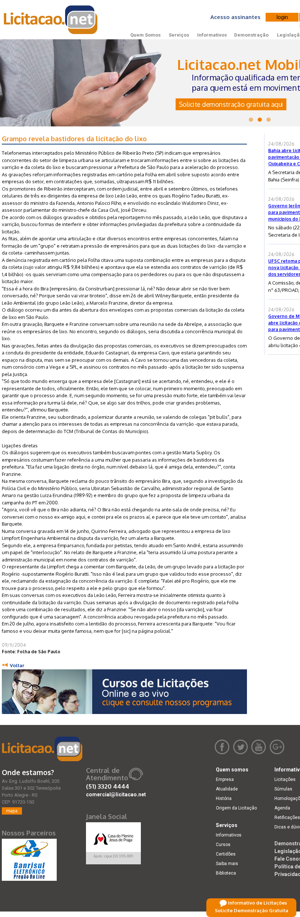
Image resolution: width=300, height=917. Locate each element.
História (224, 798)
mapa (12, 810)
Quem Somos (145, 35)
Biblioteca (226, 873)
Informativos (212, 35)
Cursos (223, 844)
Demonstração (251, 35)
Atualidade (227, 789)
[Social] (113, 842)
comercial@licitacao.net (116, 794)
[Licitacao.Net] (51, 19)
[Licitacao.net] (42, 749)
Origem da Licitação (236, 808)
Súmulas (283, 789)
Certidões (226, 854)
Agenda (282, 808)
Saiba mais (227, 863)
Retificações (287, 817)
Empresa (225, 779)
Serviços (179, 35)
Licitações (285, 779)
